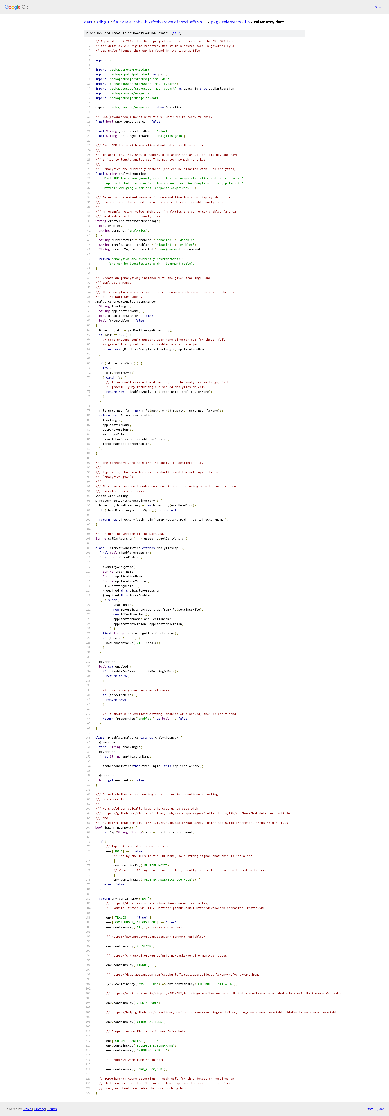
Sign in (379, 7)
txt (370, 1109)
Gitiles (27, 1109)
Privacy (39, 1109)
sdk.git (102, 22)
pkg (214, 22)
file (176, 33)
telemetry (231, 22)
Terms (52, 1109)
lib (247, 22)
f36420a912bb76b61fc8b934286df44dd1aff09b (157, 22)
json (380, 1109)
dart (88, 22)
